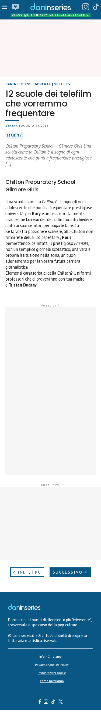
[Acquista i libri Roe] (15, 7)
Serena (11, 126)
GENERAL (43, 84)
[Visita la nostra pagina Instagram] (46, 702)
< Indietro (27, 572)
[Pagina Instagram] (86, 7)
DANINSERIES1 (18, 84)
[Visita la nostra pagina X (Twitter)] (60, 702)
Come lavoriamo (52, 681)
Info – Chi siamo (50, 656)
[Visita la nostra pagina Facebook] (39, 702)
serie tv (14, 135)
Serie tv (62, 84)
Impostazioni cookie (52, 673)
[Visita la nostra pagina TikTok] (53, 702)
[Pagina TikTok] (96, 7)
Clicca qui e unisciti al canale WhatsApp (50, 15)
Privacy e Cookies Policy (52, 665)
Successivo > (70, 572)
